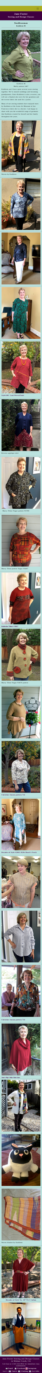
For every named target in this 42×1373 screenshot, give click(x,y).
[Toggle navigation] (37, 9)
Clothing (24, 1371)
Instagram (32, 1368)
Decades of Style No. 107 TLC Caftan (21, 1300)
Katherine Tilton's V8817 (9, 626)
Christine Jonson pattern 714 (13, 795)
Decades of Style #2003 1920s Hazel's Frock (19, 852)
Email (10, 1368)
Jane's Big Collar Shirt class (10, 1077)
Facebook (21, 1368)
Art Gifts (35, 1371)
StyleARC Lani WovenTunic (12, 395)
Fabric (14, 1371)
